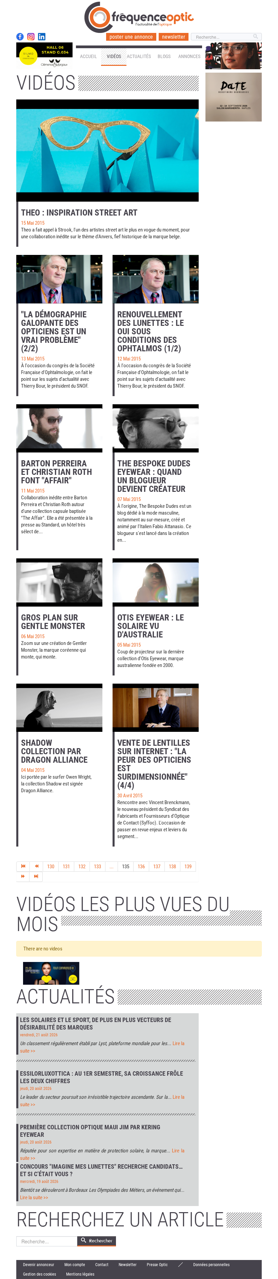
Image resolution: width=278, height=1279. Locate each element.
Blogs (164, 56)
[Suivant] (22, 877)
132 (81, 867)
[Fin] (36, 877)
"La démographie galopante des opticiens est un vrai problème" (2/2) (53, 331)
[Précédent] (36, 866)
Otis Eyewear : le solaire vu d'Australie (150, 626)
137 (156, 867)
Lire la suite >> (34, 1197)
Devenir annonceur (38, 1264)
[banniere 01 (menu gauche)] (44, 56)
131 (66, 867)
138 (172, 867)
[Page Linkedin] (41, 36)
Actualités (139, 56)
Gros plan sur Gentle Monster (53, 622)
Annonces (189, 56)
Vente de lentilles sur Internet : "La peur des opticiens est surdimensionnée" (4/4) (154, 764)
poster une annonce (131, 37)
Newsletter (128, 1264)
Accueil (88, 56)
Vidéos (114, 56)
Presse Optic (157, 1264)
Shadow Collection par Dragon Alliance (54, 751)
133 (97, 867)
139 (188, 867)
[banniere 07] (51, 974)
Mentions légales (80, 1274)
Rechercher (100, 1241)
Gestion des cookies (39, 1274)
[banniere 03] (233, 97)
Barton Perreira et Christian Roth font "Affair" (56, 472)
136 (141, 867)
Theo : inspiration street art (79, 213)
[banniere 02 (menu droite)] (233, 56)
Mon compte (74, 1264)
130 (50, 867)
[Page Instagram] (31, 36)
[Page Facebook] (20, 36)
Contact (101, 1264)
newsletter (173, 37)
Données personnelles (211, 1264)
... (112, 867)
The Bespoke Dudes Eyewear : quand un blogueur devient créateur (154, 476)
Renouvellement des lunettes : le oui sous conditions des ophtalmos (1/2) (150, 331)
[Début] (23, 866)
